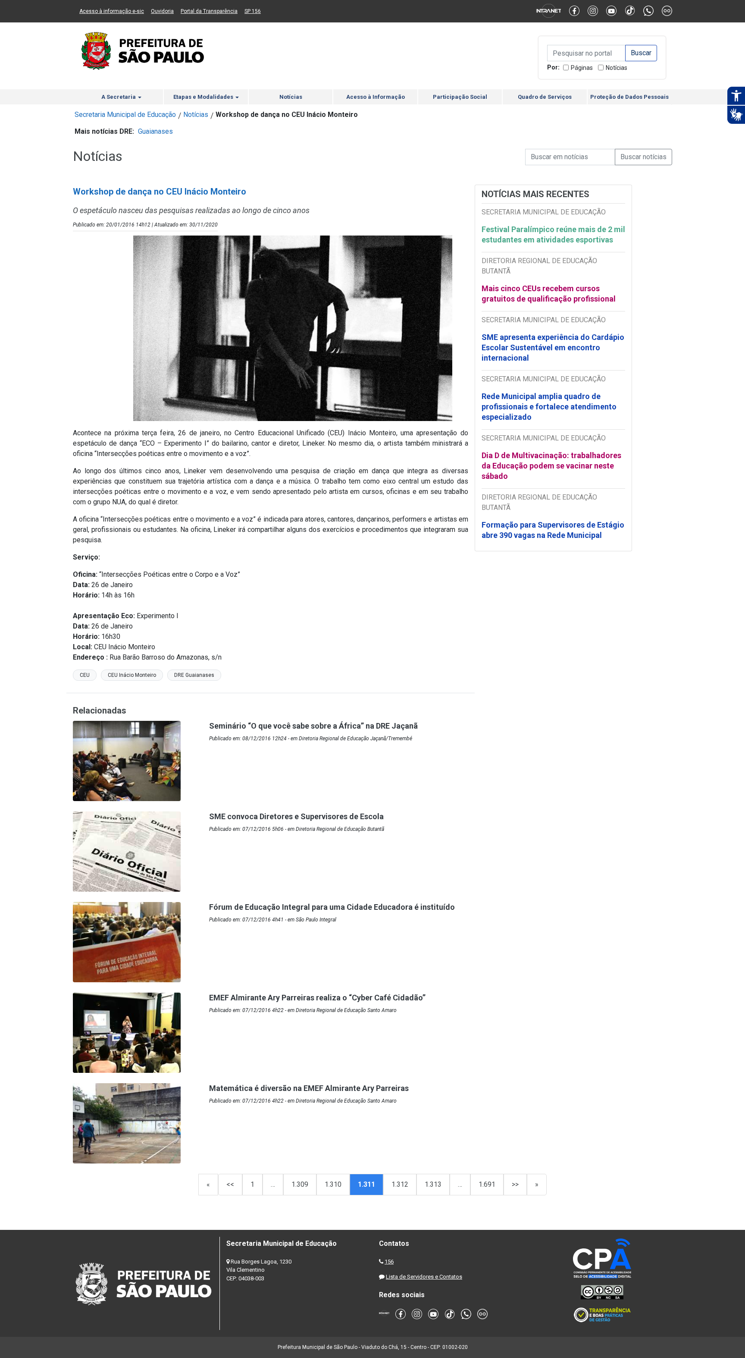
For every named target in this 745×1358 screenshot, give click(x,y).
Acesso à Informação (375, 97)
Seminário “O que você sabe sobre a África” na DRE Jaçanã (313, 725)
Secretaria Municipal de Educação (125, 114)
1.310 (333, 1184)
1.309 (299, 1184)
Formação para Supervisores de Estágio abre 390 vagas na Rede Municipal (553, 530)
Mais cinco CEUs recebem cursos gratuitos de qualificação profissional (549, 293)
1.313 (433, 1184)
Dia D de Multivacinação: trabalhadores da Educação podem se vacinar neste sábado (551, 466)
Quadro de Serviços (545, 97)
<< (230, 1184)
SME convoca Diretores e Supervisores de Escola (296, 816)
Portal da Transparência (209, 11)
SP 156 (252, 11)
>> (515, 1184)
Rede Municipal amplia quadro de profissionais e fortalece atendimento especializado (549, 406)
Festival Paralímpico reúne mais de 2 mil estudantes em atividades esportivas (553, 234)
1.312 (399, 1184)
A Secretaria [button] (119, 97)
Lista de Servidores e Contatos (424, 1276)
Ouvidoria (162, 11)
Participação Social (460, 97)
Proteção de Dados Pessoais (629, 97)
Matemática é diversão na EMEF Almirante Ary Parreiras (309, 1088)
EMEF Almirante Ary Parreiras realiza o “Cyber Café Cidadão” (317, 997)
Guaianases (155, 131)
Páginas (582, 67)
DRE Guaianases (194, 675)
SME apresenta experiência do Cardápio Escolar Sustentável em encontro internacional (553, 347)
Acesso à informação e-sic (111, 11)
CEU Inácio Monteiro (132, 675)
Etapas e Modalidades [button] (204, 97)
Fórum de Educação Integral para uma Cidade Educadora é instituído (332, 907)
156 (389, 1261)
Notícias (616, 67)
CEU (85, 675)
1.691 (487, 1184)
